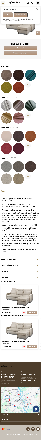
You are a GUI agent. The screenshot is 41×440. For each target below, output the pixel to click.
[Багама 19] (18, 87)
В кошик (20, 48)
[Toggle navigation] (3, 3)
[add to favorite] (24, 312)
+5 (28, 85)
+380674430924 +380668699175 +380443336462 (8, 376)
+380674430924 (28, 374)
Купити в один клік (20, 53)
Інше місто (20, 15)
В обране (38, 33)
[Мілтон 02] (6, 136)
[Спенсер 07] (30, 166)
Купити (32, 312)
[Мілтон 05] (18, 136)
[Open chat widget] (36, 409)
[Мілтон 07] (30, 136)
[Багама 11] (18, 75)
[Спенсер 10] (6, 178)
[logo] (7, 366)
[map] (20, 400)
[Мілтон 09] (18, 148)
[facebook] (38, 429)
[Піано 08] (6, 118)
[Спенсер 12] (18, 178)
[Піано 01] (6, 105)
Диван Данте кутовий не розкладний (15, 307)
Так (7, 15)
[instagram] (33, 429)
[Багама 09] (6, 75)
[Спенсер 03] (6, 166)
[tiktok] (28, 429)
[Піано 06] (18, 105)
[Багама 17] (6, 87)
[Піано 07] (30, 105)
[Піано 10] (18, 118)
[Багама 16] (30, 75)
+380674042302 (28, 380)
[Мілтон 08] (6, 148)
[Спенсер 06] (18, 166)
